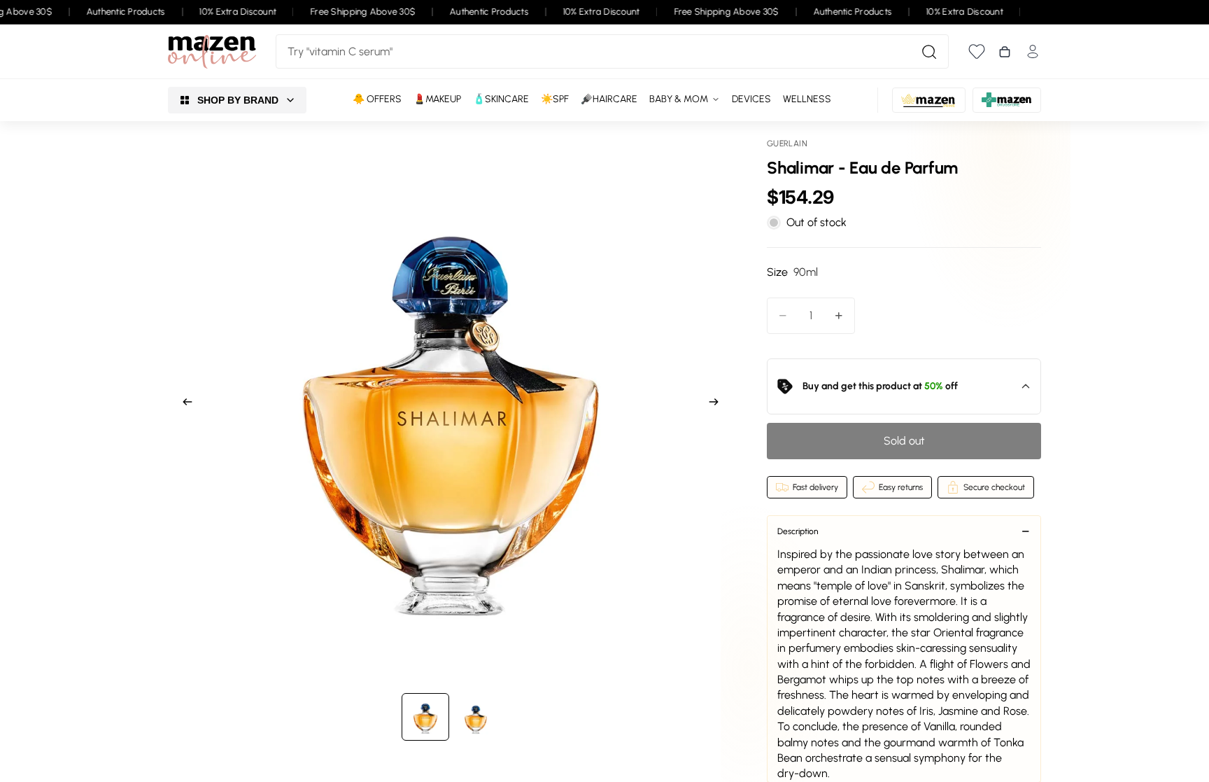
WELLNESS (807, 99)
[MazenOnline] (212, 52)
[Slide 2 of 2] (475, 716)
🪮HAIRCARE (609, 99)
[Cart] (1005, 52)
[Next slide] (717, 404)
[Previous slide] (183, 404)
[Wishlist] (976, 51)
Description (798, 531)
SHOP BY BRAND (237, 100)
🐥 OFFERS (377, 99)
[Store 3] (1007, 100)
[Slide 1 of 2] (425, 716)
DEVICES (751, 99)
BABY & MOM (678, 99)
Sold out (904, 440)
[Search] (929, 52)
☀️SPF (555, 99)
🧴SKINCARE (501, 99)
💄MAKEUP (437, 99)
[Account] (1032, 51)
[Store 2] (929, 100)
